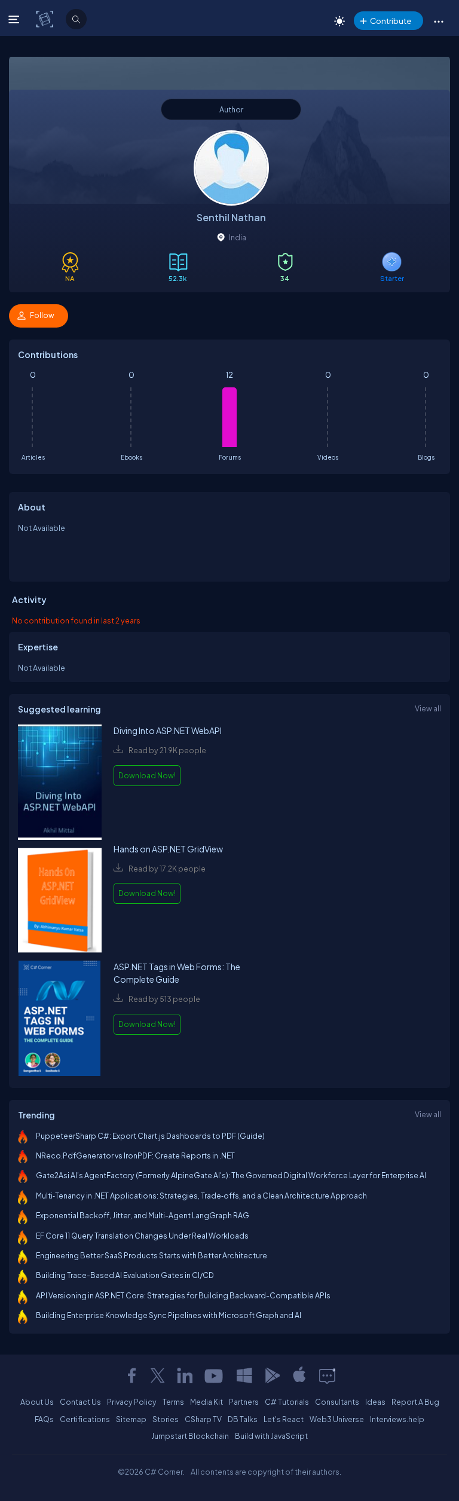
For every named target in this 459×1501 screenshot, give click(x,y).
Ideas (375, 1402)
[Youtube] (214, 1375)
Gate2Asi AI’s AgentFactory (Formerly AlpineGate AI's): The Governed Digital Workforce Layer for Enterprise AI (231, 1175)
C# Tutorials (287, 1402)
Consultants (337, 1402)
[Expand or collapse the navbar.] (15, 19)
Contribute (390, 21)
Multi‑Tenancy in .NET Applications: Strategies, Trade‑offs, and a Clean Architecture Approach (201, 1195)
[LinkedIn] (184, 1375)
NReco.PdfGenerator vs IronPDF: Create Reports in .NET (135, 1155)
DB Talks (243, 1419)
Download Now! (147, 775)
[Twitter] (158, 1375)
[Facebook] (131, 1375)
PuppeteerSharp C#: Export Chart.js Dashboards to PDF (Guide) (150, 1136)
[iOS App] (299, 1375)
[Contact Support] (327, 1375)
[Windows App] (244, 1375)
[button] (438, 21)
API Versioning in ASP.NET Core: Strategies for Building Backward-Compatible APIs (183, 1295)
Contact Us (80, 1402)
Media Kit (206, 1402)
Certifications (85, 1419)
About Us (37, 1402)
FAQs (44, 1419)
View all (428, 708)
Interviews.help (397, 1419)
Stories (165, 1419)
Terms (173, 1402)
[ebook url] (60, 783)
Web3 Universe (337, 1419)
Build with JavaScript (271, 1436)
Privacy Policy (132, 1402)
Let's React (284, 1419)
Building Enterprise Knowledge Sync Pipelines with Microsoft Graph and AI (168, 1315)
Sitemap (131, 1419)
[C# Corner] (45, 18)
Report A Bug (415, 1402)
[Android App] (272, 1375)
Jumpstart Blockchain (190, 1436)
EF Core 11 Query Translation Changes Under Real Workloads (142, 1235)
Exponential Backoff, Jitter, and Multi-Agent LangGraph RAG (142, 1215)
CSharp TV (203, 1419)
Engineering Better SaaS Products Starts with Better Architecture (151, 1255)
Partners (244, 1402)
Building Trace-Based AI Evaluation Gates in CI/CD (125, 1275)
